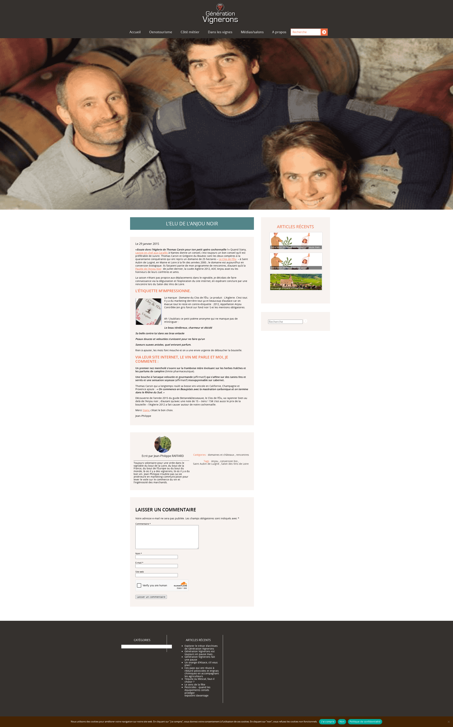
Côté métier (190, 32)
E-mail (139, 562)
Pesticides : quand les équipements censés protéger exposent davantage (197, 691)
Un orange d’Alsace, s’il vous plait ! (201, 664)
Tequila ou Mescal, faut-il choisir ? (199, 680)
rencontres (242, 455)
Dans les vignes (220, 32)
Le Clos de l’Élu (227, 259)
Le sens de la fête (195, 684)
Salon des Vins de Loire (235, 464)
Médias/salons (252, 32)
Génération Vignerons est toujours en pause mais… (200, 653)
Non (342, 721)
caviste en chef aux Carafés (151, 252)
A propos (279, 32)
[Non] (448, 721)
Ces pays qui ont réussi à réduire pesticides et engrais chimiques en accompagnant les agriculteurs (202, 672)
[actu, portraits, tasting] (226, 13)
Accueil (135, 32)
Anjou (214, 461)
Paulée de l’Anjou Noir (148, 268)
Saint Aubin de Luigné (206, 464)
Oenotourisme (160, 32)
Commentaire (143, 523)
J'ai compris (327, 721)
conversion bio (228, 461)
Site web (139, 571)
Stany (146, 410)
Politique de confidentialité (365, 721)
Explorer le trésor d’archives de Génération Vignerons (201, 647)
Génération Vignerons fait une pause (200, 658)
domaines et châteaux (221, 455)
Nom (138, 553)
